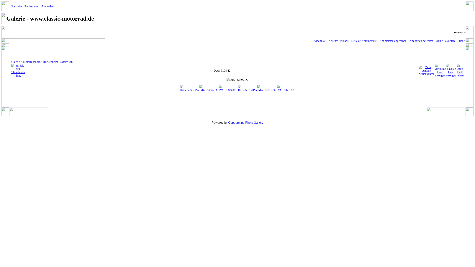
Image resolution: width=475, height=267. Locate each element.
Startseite (16, 6)
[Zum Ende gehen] (460, 69)
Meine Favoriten (445, 40)
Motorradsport (31, 61)
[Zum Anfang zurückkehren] (427, 69)
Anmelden (47, 6)
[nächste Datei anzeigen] (451, 69)
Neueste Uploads (338, 40)
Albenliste (320, 40)
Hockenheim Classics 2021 (59, 61)
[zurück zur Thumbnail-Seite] (18, 69)
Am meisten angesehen (393, 40)
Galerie (15, 61)
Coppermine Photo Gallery (245, 122)
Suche (461, 40)
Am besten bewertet (421, 40)
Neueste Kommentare (364, 40)
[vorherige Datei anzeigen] (440, 69)
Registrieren (31, 6)
